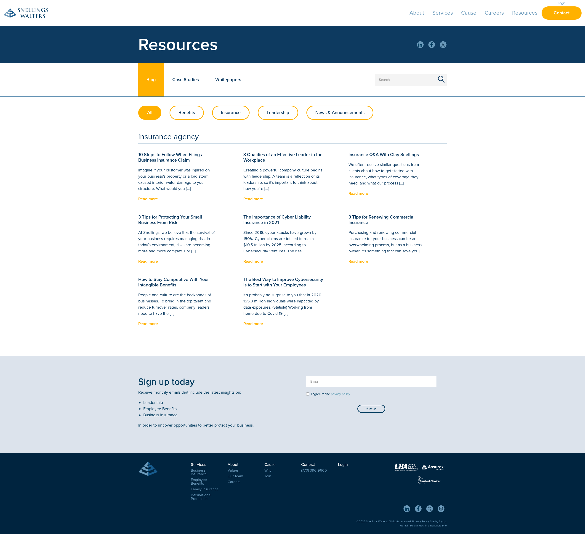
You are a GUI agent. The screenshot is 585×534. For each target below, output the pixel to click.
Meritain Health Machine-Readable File (423, 525)
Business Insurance (199, 472)
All (149, 112)
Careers (494, 13)
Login (562, 3)
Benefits (186, 112)
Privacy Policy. (420, 521)
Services (442, 13)
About (417, 13)
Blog (151, 80)
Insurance (231, 112)
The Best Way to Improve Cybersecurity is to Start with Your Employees (283, 282)
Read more (148, 198)
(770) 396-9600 (314, 470)
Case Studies (185, 80)
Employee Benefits (199, 482)
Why (267, 470)
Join (267, 476)
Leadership (278, 112)
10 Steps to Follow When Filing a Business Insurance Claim (171, 157)
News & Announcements (339, 112)
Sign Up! (371, 408)
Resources (524, 13)
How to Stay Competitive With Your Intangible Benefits (173, 282)
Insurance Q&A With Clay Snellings (383, 155)
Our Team (235, 476)
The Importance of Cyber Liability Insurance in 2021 (277, 219)
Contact (561, 13)
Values (233, 470)
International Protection (201, 497)
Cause (468, 13)
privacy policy (340, 394)
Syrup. (443, 521)
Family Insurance (204, 489)
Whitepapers (228, 80)
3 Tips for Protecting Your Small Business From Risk (170, 219)
